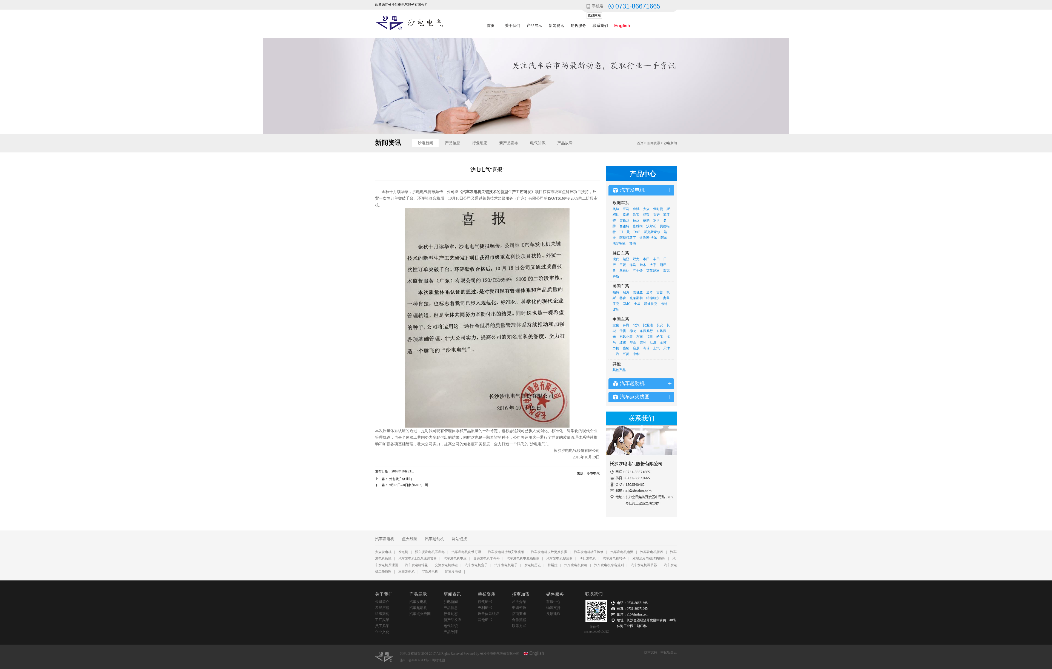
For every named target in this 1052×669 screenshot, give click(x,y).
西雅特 (624, 226)
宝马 (626, 209)
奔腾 (626, 325)
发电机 (403, 552)
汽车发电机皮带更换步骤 (549, 552)
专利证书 (485, 608)
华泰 (633, 342)
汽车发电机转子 (614, 558)
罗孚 (656, 220)
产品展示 (534, 26)
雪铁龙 (624, 220)
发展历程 (382, 608)
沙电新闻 (425, 143)
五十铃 (638, 271)
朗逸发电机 (453, 572)
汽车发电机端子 (506, 565)
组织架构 (382, 614)
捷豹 (646, 220)
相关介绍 (519, 602)
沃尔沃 (651, 226)
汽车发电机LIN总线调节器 (417, 558)
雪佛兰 (638, 292)
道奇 (649, 292)
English (622, 25)
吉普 (659, 292)
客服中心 (553, 602)
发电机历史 (532, 565)
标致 (646, 215)
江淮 (653, 342)
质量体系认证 (488, 614)
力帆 (616, 348)
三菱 (622, 265)
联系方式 (519, 626)
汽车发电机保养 (651, 552)
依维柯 (638, 226)
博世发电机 (587, 558)
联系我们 (600, 26)
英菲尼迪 (652, 271)
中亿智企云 (669, 652)
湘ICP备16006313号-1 (416, 660)
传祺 (622, 331)
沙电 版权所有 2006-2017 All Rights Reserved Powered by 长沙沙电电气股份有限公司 (459, 654)
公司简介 (382, 602)
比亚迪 (648, 325)
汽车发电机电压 (455, 558)
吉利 (643, 342)
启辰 (636, 348)
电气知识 (537, 143)
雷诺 (656, 215)
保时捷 (658, 209)
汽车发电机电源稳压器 (523, 558)
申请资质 (519, 608)
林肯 (622, 298)
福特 (616, 292)
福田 (649, 337)
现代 (616, 259)
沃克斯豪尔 (652, 232)
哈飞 (659, 337)
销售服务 (578, 26)
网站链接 (459, 539)
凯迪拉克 (650, 304)
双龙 (636, 259)
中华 (636, 354)
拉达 (636, 220)
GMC (626, 304)
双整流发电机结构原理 (649, 558)
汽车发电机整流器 (559, 558)
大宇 (653, 265)
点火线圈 (409, 539)
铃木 (643, 265)
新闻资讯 (556, 26)
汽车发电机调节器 (644, 565)
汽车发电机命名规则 (609, 565)
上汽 (656, 348)
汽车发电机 (384, 539)
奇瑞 (646, 348)
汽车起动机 (434, 539)
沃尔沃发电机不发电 (430, 552)
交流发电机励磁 (446, 565)
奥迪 (616, 209)
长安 (659, 325)
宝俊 (616, 325)
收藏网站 (594, 15)
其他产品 (619, 370)
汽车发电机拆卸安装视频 (506, 552)
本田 (646, 259)
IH (621, 232)
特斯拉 (553, 565)
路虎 (626, 215)
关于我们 (512, 26)
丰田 (656, 259)
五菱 (626, 354)
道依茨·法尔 (648, 238)
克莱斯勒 (636, 298)
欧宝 (636, 215)
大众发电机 (383, 552)
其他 (632, 243)
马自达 (624, 271)
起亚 (626, 259)
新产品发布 (508, 143)
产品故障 (565, 143)
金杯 (663, 342)
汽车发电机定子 (476, 565)
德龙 (633, 331)
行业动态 (479, 143)
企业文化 (382, 632)
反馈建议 (553, 614)
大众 (646, 209)
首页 (490, 26)
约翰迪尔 (652, 298)
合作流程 (519, 620)
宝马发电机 (430, 572)
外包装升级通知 (400, 479)
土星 (637, 304)
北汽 (636, 325)
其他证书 (485, 620)
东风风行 (646, 331)
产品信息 (452, 143)
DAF (636, 232)
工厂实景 (382, 620)
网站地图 (438, 660)
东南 (639, 337)
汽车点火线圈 (420, 614)
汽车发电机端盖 (416, 565)
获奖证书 (485, 602)
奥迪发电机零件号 (486, 558)
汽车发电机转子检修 (589, 552)
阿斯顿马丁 (627, 238)
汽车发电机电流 (621, 552)
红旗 (622, 342)
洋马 (633, 265)
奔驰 (636, 209)
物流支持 (553, 608)
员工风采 (382, 626)
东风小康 (626, 337)
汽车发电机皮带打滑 (466, 552)
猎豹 (626, 348)
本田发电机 (406, 572)
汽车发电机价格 (575, 565)
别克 (626, 292)
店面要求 (519, 614)
